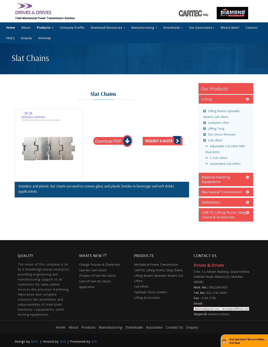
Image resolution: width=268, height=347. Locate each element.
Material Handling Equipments (216, 179)
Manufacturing (143, 27)
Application (87, 287)
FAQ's (10, 38)
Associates (154, 327)
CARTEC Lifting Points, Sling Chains (158, 270)
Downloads (172, 27)
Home (10, 27)
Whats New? (229, 27)
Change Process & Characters (99, 264)
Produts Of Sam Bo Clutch (97, 276)
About (26, 27)
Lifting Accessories (147, 298)
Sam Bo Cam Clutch (93, 270)
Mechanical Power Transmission (156, 264)
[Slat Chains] (49, 143)
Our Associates (200, 27)
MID (63, 341)
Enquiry (26, 38)
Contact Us (174, 327)
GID (94, 341)
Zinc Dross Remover (222, 134)
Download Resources (107, 27)
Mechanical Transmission (222, 192)
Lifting (207, 99)
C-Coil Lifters (218, 158)
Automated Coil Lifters (225, 164)
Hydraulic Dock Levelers (150, 292)
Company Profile (72, 27)
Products (44, 27)
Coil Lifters (215, 140)
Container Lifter (218, 123)
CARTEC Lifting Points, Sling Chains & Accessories (224, 214)
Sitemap (44, 38)
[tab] (226, 99)
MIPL (35, 341)
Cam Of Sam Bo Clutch (95, 281)
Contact (252, 27)
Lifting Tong (216, 129)
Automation (211, 202)
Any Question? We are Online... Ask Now (247, 341)
